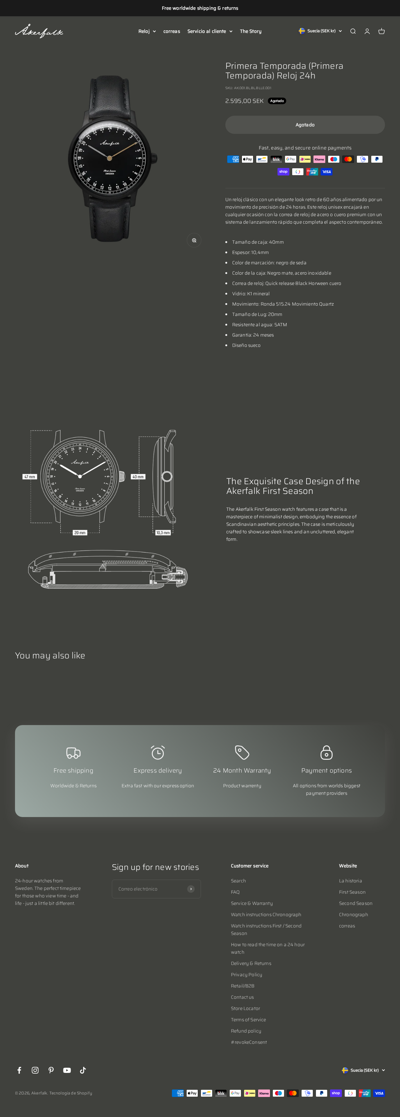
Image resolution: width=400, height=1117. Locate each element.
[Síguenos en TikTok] (83, 1070)
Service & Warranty (252, 903)
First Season (352, 892)
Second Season (355, 903)
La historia (350, 881)
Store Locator (245, 1008)
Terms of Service (248, 1019)
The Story (251, 31)
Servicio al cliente (207, 31)
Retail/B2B (243, 986)
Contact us (242, 997)
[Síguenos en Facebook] (19, 1070)
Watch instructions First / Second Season (266, 929)
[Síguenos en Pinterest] (51, 1070)
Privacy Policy (246, 974)
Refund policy (246, 1031)
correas (171, 31)
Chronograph (353, 914)
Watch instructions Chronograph (266, 914)
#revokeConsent (249, 1042)
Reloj (144, 31)
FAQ (235, 892)
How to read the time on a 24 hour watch (268, 948)
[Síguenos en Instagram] (35, 1070)
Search (238, 881)
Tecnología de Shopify (70, 1093)
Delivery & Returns (251, 963)
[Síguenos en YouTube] (67, 1070)
